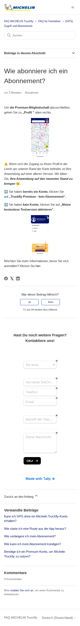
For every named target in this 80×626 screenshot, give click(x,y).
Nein (50, 302)
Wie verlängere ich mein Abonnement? (30, 536)
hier (37, 266)
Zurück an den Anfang (19, 496)
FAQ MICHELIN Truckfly (18, 21)
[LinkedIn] (18, 278)
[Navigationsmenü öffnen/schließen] (72, 7)
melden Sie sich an (21, 590)
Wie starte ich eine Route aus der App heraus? (35, 528)
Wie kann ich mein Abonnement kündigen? (32, 544)
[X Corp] (12, 278)
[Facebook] (6, 278)
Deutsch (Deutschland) (58, 617)
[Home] (20, 7)
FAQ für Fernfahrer (49, 21)
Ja (29, 302)
